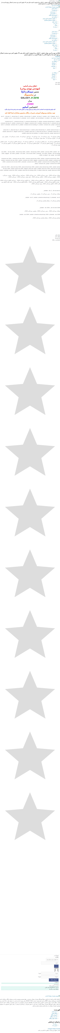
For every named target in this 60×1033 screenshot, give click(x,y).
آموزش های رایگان (53, 15)
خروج (54, 67)
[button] (30, 30)
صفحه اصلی (54, 8)
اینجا (12, 113)
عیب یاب (55, 23)
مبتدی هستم (52, 11)
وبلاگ (56, 25)
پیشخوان (53, 63)
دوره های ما (54, 10)
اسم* (39, 973)
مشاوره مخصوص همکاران (49, 20)
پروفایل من (54, 61)
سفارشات (53, 66)
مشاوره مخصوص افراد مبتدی (49, 18)
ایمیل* (39, 976)
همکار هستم (52, 13)
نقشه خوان (54, 21)
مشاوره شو (54, 16)
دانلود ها (53, 64)
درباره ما (55, 26)
